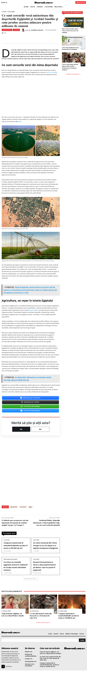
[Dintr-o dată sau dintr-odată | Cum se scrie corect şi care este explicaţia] (73, 24)
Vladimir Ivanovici (37, 30)
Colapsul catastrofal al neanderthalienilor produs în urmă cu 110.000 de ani (16, 545)
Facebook (8, 666)
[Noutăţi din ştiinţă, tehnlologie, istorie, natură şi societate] (11, 632)
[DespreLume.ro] (44, 3)
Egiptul (31, 310)
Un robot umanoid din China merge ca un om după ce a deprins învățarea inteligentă (45, 545)
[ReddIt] (38, 37)
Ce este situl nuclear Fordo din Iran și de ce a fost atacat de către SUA (41, 615)
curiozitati (23, 507)
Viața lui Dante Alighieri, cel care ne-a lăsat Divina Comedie (12, 614)
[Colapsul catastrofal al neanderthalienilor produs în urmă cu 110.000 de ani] (72, 604)
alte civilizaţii (52, 72)
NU (40, 429)
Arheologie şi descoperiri (11, 559)
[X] (24, 37)
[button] (4, 2)
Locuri (16, 30)
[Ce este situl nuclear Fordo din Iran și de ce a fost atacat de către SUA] (43, 604)
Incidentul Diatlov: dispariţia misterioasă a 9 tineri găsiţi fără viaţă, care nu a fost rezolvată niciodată (46, 522)
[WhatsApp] (31, 37)
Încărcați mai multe (30, 579)
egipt (30, 507)
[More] (52, 37)
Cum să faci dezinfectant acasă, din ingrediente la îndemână (70, 48)
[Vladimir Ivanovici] (23, 30)
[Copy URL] (45, 37)
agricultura (13, 507)
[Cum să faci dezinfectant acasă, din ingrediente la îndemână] (73, 43)
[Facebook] (17, 37)
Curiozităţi (11, 12)
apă (19, 122)
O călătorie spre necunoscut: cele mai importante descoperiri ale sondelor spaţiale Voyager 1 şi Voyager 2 (15, 522)
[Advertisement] (43, 675)
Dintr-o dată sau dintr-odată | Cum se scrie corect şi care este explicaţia (70, 30)
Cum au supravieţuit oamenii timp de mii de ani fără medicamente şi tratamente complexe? (70, 67)
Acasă (4, 12)
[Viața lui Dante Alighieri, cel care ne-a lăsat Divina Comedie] (15, 604)
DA (21, 429)
